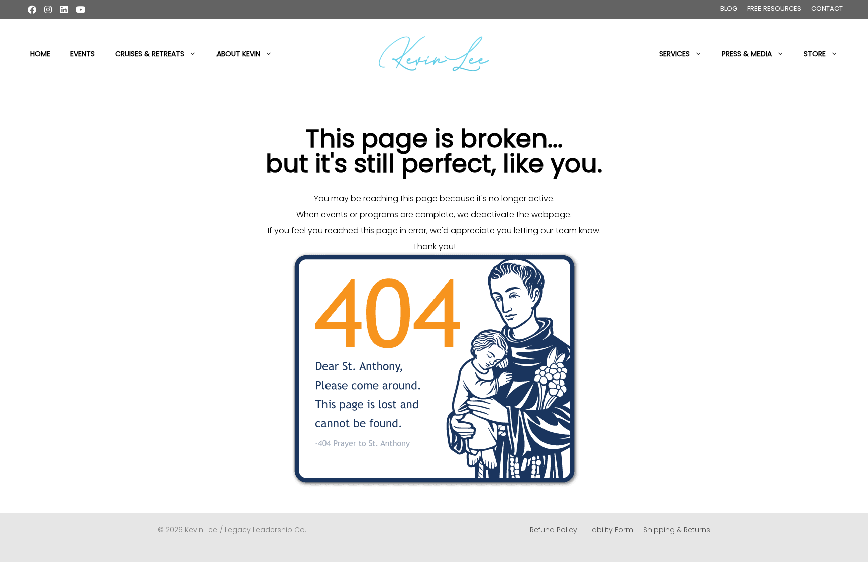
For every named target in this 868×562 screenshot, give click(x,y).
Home (40, 54)
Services (674, 54)
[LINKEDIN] (64, 9)
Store (815, 54)
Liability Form (610, 530)
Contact (827, 8)
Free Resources (774, 8)
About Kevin (238, 54)
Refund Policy (553, 530)
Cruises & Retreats (149, 54)
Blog (728, 8)
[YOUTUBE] (80, 9)
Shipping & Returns (676, 530)
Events (82, 54)
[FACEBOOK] (32, 9)
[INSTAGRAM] (48, 9)
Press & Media (747, 54)
